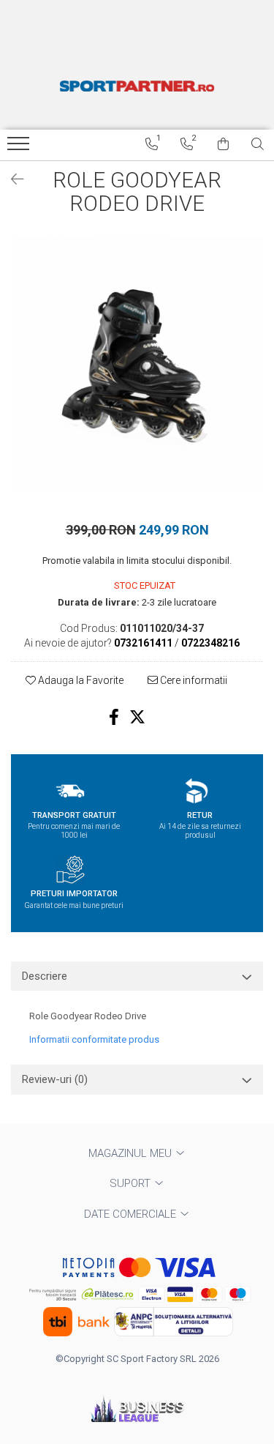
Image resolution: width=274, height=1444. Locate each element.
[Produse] (20, 148)
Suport (131, 1183)
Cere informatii (192, 680)
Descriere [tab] (44, 976)
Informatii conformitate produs (94, 1039)
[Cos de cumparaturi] (223, 144)
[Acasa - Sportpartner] (137, 85)
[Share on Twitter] (137, 717)
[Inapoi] (11, 179)
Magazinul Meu (131, 1153)
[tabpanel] (137, 363)
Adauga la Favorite (79, 680)
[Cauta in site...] (257, 144)
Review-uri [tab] (55, 1079)
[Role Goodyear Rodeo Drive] (137, 363)
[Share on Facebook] (114, 717)
